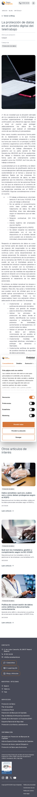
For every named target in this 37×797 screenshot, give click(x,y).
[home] (7, 3)
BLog (11, 10)
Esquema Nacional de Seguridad (12, 722)
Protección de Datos (8, 704)
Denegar (18, 437)
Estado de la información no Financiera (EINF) (17, 719)
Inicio (4, 10)
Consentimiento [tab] (7, 363)
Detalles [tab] (19, 363)
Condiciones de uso (29, 788)
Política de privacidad (29, 785)
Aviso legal (26, 793)
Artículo (17, 10)
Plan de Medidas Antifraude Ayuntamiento (16, 716)
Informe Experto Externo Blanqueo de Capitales (17, 741)
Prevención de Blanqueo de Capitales (14, 713)
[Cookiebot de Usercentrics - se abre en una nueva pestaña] (26, 358)
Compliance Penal (8, 710)
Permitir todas (18, 424)
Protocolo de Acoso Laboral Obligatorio (15, 744)
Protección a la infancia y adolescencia (15, 724)
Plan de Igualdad (7, 707)
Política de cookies (28, 791)
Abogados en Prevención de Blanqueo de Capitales (15, 737)
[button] (33, 3)
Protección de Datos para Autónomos (14, 747)
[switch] (32, 403)
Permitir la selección (19, 431)
